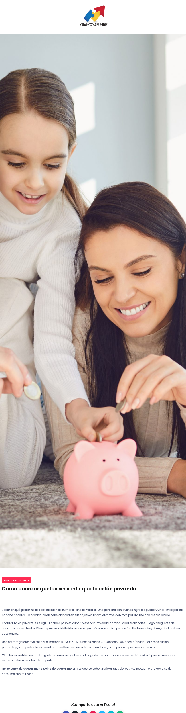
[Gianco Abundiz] (93, 16)
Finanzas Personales (17, 580)
